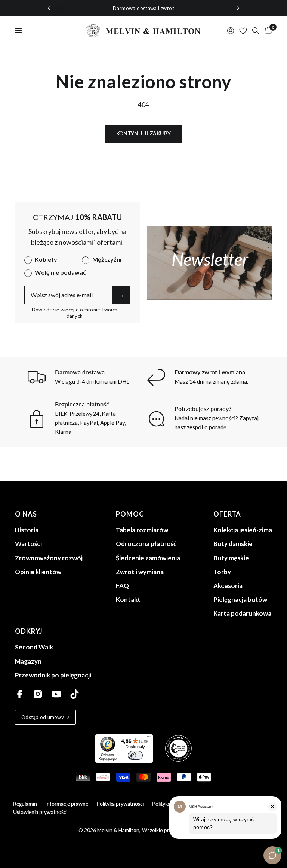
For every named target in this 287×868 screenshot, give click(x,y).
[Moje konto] (231, 30)
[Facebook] (19, 694)
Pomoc (130, 514)
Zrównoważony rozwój (49, 558)
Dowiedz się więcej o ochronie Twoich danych (74, 310)
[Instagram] (38, 694)
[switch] (135, 755)
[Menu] (148, 738)
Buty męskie (231, 558)
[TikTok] (74, 694)
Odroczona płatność (146, 544)
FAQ (122, 586)
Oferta (227, 514)
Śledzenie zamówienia (148, 558)
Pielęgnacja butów (240, 599)
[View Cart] (267, 30)
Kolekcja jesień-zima (242, 530)
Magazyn (28, 661)
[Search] (256, 30)
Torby (222, 572)
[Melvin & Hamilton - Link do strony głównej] (143, 30)
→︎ (121, 294)
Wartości (28, 544)
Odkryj (29, 631)
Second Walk (34, 647)
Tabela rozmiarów (142, 530)
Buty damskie (233, 544)
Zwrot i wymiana (140, 572)
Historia (26, 530)
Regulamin (25, 804)
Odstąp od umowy (42, 717)
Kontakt (128, 599)
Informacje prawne (66, 804)
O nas (26, 514)
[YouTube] (56, 694)
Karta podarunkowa (242, 613)
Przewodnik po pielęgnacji (53, 675)
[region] (143, 8)
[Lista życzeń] (243, 30)
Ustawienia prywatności (40, 812)
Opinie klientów (38, 572)
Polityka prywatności (120, 804)
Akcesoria (228, 586)
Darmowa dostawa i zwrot (143, 8)
